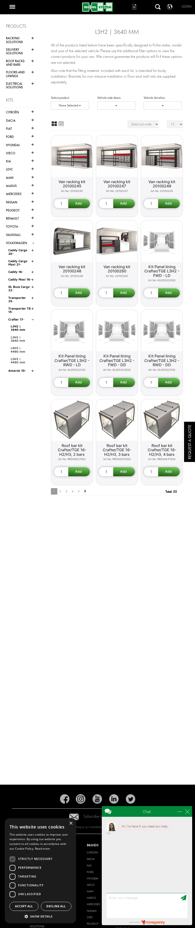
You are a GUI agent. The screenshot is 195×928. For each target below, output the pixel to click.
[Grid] (54, 123)
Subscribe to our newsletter (104, 816)
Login (186, 7)
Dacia (90, 859)
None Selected (69, 105)
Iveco (91, 885)
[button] (40, 916)
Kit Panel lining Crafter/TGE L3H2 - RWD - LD (71, 360)
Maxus (91, 897)
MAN (90, 891)
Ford (90, 872)
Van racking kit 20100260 (116, 269)
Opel (90, 917)
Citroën (92, 852)
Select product (60, 98)
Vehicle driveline (154, 98)
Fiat (89, 865)
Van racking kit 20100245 (71, 184)
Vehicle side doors (109, 98)
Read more (42, 849)
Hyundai (92, 878)
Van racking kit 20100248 (71, 269)
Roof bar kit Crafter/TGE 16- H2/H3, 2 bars (72, 450)
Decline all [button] (56, 906)
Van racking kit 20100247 (116, 184)
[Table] (61, 124)
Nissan (91, 911)
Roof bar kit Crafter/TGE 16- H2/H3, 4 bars (162, 450)
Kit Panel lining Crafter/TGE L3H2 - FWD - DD (116, 360)
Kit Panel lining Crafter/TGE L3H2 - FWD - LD (161, 271)
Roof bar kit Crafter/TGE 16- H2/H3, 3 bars (117, 450)
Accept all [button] (24, 906)
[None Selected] (116, 105)
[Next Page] (85, 491)
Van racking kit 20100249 (161, 184)
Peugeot (92, 923)
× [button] (71, 823)
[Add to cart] (79, 203)
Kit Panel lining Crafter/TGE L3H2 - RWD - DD (161, 360)
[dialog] (40, 870)
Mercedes (93, 904)
